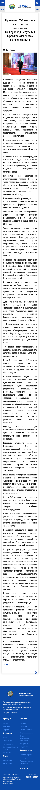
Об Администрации (26, 755)
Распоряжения (8, 744)
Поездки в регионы (26, 730)
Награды (6, 730)
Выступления (24, 744)
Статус (5, 723)
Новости (23, 723)
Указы (5, 737)
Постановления (8, 741)
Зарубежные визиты (26, 733)
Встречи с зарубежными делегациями (24, 738)
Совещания (23, 727)
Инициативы (7, 753)
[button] (5, 64)
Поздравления (24, 747)
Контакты (24, 768)
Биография (6, 727)
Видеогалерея (7, 764)
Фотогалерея (7, 760)
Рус (2, 9)
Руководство (24, 758)
